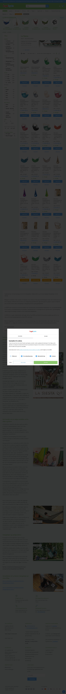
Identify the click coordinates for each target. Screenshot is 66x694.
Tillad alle (46, 362)
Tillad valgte (23, 362)
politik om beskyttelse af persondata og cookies (30, 349)
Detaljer (46, 336)
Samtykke (20, 336)
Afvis (10, 362)
